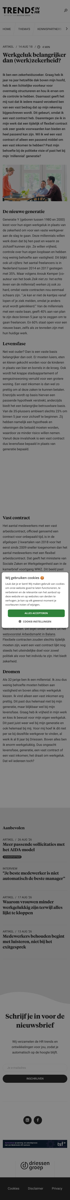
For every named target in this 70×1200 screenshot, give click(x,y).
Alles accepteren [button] (36, 613)
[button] (35, 621)
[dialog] (35, 600)
